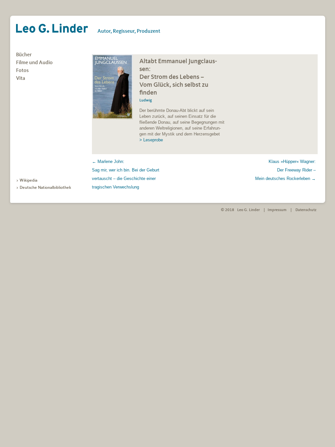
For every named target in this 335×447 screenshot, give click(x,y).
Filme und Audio (34, 62)
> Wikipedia (26, 180)
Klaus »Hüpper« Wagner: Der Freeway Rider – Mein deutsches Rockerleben (285, 170)
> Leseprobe (151, 139)
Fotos (22, 70)
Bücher (24, 55)
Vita (20, 78)
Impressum (277, 210)
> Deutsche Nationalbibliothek (43, 188)
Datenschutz (305, 210)
